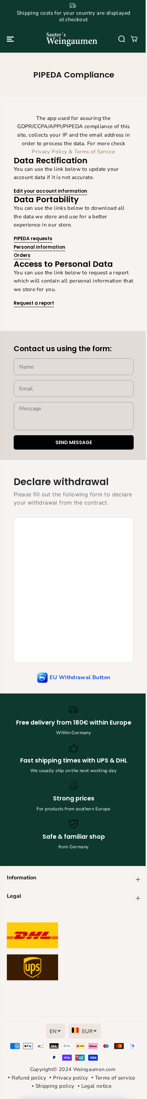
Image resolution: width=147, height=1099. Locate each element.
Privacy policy (70, 1077)
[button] (11, 39)
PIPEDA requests (33, 238)
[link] (73, 953)
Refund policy (29, 1077)
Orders (22, 255)
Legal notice (96, 1085)
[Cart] (134, 39)
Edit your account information (50, 191)
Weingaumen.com (94, 1069)
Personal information (39, 247)
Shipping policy (55, 1085)
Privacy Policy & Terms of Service (73, 151)
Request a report (34, 303)
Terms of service (115, 1077)
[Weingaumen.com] (71, 39)
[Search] (122, 39)
